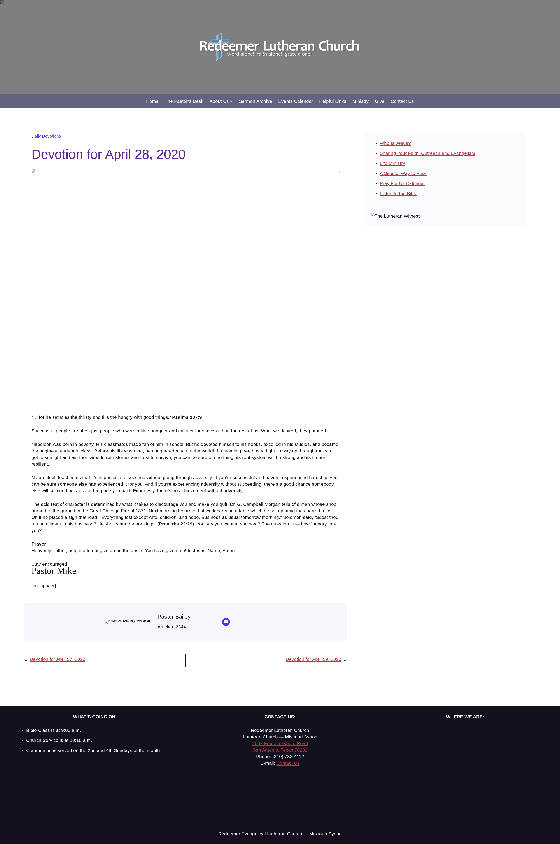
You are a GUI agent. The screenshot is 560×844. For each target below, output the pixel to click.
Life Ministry (392, 163)
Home (152, 101)
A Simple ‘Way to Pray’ (403, 173)
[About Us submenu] (231, 101)
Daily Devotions (46, 136)
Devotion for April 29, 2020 (313, 659)
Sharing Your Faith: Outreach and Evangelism (427, 153)
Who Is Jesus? (395, 143)
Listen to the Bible (398, 193)
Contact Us (288, 763)
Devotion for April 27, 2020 (57, 659)
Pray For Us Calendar (402, 183)
